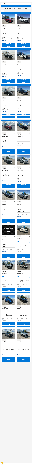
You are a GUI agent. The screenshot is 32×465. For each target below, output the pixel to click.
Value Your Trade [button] (8, 46)
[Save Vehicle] (14, 26)
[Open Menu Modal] (2, 1)
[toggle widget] (2, 463)
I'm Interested (8, 151)
